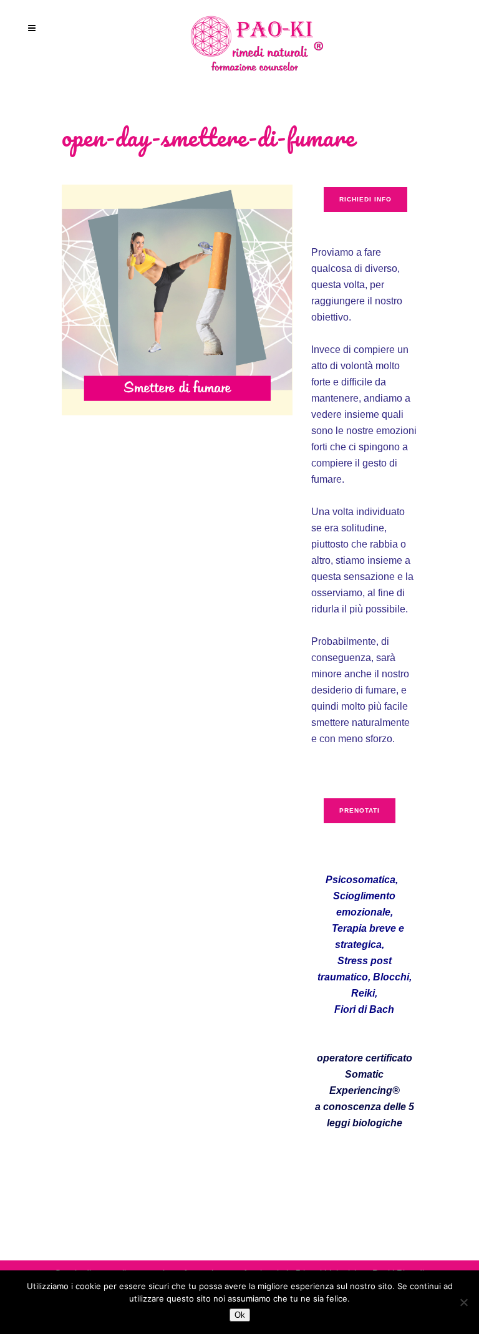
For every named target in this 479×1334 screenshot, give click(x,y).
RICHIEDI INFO (365, 199)
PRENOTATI (359, 810)
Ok (240, 1315)
